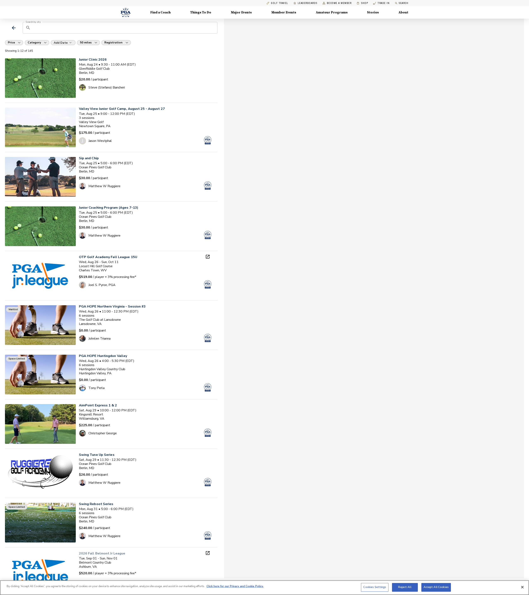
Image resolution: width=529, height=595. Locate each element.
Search (403, 3)
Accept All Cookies (436, 587)
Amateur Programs (332, 12)
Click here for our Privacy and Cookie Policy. (234, 586)
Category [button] (34, 42)
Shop (362, 3)
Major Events (241, 12)
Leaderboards (307, 3)
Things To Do (200, 12)
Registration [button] (113, 42)
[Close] (522, 587)
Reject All (404, 587)
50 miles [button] (86, 42)
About (403, 12)
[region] (264, 587)
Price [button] (11, 42)
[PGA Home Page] (126, 12)
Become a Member (339, 3)
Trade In (381, 3)
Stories (373, 12)
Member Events (283, 12)
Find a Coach (160, 12)
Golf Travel (279, 3)
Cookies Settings (374, 587)
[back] (13, 28)
